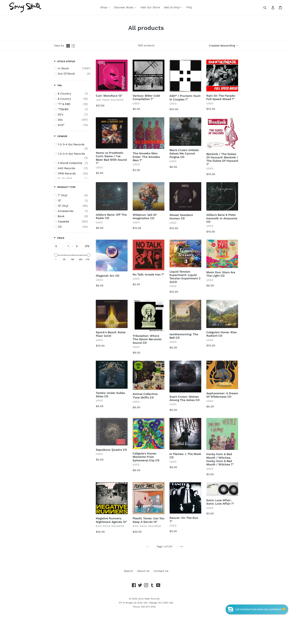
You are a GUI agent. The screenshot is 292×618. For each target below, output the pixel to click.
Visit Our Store (150, 7)
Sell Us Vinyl (172, 7)
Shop (104, 7)
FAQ (189, 7)
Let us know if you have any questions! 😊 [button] (260, 609)
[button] (257, 609)
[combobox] (268, 7)
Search (128, 571)
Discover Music (124, 7)
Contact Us (161, 571)
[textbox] (63, 246)
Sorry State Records (149, 598)
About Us (143, 571)
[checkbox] (74, 68)
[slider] (56, 255)
